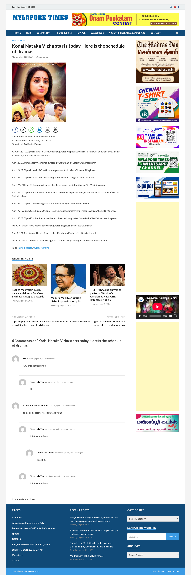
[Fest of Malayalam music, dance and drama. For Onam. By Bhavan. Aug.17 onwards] (29, 286)
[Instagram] (170, 7)
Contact (155, 33)
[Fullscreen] (175, 315)
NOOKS (16, 538)
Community (43, 33)
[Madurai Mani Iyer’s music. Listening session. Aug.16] (68, 294)
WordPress (165, 571)
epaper (81, 33)
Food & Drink (64, 33)
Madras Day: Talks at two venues (87, 555)
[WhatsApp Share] (31, 130)
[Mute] (170, 315)
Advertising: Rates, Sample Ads (127, 33)
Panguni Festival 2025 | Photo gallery (31, 544)
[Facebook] (178, 7)
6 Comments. (42, 57)
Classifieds (97, 33)
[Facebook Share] (15, 130)
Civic (28, 33)
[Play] (139, 315)
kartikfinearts (25, 247)
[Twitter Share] (23, 130)
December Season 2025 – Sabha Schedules (33, 528)
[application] (157, 307)
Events (21, 41)
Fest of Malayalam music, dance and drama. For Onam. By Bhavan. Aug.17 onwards (28, 293)
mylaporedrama (41, 247)
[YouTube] (175, 7)
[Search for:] (153, 536)
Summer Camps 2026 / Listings (28, 549)
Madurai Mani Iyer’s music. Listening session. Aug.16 (66, 299)
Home (17, 33)
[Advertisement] (157, 247)
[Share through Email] (47, 130)
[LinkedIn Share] (39, 130)
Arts (14, 41)
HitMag (176, 571)
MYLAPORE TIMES (33, 571)
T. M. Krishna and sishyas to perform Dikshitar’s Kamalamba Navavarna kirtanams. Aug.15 (105, 294)
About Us (17, 517)
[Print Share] (55, 130)
